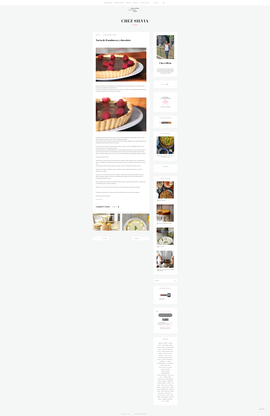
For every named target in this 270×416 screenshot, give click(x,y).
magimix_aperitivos (161, 363)
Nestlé (129, 141)
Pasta (166, 385)
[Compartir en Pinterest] (116, 207)
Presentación (108, 2)
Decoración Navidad (167, 353)
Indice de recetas (119, 2)
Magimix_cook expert (165, 369)
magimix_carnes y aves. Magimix (165, 367)
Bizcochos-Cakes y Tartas (109, 34)
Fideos (166, 355)
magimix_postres (167, 377)
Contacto (135, 2)
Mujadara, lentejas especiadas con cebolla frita (165, 156)
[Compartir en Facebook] (112, 207)
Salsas (168, 395)
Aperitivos (160, 343)
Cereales (161, 353)
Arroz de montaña (161, 200)
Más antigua (104, 238)
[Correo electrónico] (118, 207)
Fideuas (170, 355)
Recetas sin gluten (165, 391)
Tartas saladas (164, 397)
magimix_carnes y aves (165, 365)
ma (166, 361)
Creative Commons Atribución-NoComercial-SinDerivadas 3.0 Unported (165, 325)
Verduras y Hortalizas (167, 399)
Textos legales (144, 2)
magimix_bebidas (170, 363)
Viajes (163, 401)
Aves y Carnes (165, 345)
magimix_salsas (161, 379)
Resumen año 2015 (161, 395)
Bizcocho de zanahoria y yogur (164, 223)
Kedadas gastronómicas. (167, 359)
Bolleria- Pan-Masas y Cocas (167, 351)
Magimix (128, 2)
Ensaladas (161, 355)
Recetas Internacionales (162, 389)
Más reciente (136, 238)
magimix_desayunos (165, 371)
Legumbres (162, 361)
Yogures (167, 401)
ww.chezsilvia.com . (165, 329)
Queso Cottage (160, 246)
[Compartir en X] (114, 207)
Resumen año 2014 (168, 393)
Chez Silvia (135, 20)
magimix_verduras (169, 379)
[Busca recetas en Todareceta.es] (165, 311)
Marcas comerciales (162, 381)
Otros (162, 385)
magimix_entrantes (165, 373)
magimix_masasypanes (162, 375)
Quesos (172, 387)
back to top (262, 409)
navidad (169, 383)
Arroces (166, 343)
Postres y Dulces (166, 387)
